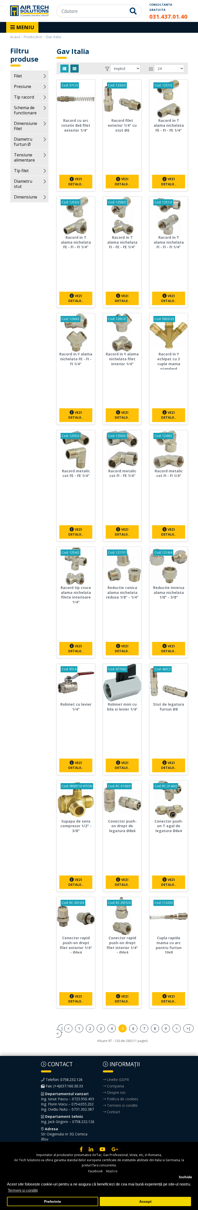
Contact (113, 1111)
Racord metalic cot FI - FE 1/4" (122, 473)
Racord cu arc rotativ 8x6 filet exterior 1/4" (75, 125)
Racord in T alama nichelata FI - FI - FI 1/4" (169, 242)
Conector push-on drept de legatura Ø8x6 (122, 826)
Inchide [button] (185, 1177)
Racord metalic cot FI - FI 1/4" (169, 473)
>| (188, 1028)
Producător (32, 36)
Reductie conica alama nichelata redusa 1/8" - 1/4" (122, 592)
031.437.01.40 (168, 16)
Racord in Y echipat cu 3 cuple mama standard (168, 361)
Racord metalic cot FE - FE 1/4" (76, 473)
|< (59, 1031)
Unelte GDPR (117, 1079)
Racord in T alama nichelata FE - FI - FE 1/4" (169, 125)
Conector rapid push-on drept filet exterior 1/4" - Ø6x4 (76, 945)
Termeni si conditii (121, 1105)
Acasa (15, 36)
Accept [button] (145, 1202)
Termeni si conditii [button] (23, 1190)
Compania (115, 1086)
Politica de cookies (122, 1098)
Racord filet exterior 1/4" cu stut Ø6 (122, 125)
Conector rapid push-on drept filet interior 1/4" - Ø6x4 (122, 945)
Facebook (95, 1171)
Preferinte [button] (52, 1202)
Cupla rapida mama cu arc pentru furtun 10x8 (169, 945)
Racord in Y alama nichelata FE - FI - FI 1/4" (75, 359)
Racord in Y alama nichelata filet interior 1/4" (122, 359)
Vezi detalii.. (75, 181)
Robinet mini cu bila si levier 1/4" (122, 707)
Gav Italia (53, 36)
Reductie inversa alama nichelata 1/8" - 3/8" (168, 592)
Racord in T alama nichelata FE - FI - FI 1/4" (76, 242)
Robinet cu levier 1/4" (76, 707)
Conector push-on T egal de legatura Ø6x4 (168, 826)
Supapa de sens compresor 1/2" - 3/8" (76, 826)
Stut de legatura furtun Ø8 (168, 707)
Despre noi (115, 1092)
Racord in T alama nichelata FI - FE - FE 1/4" (122, 242)
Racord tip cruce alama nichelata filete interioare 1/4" (76, 594)
